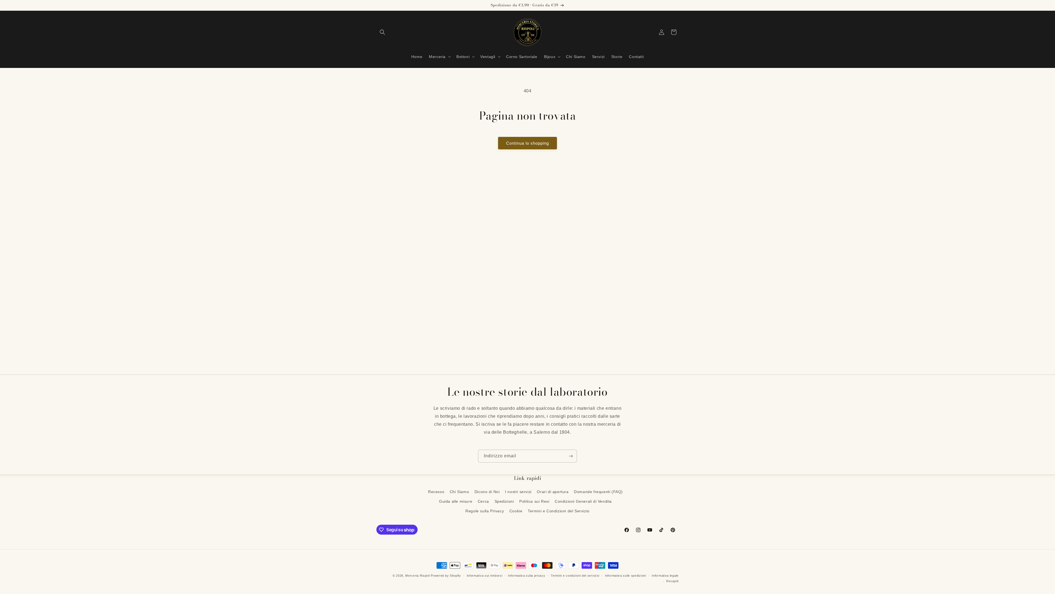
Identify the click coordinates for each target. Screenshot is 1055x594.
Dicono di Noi (487, 492)
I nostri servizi (518, 492)
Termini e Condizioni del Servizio (559, 511)
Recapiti (672, 581)
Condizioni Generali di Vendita (583, 501)
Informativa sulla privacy (526, 575)
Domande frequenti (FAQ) (598, 492)
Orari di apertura (552, 492)
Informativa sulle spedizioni (625, 575)
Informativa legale (665, 575)
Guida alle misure (455, 501)
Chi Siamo (459, 492)
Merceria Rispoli (417, 575)
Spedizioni (504, 501)
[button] (382, 32)
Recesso (436, 492)
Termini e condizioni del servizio (575, 575)
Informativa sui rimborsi (484, 575)
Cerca (483, 501)
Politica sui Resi (534, 501)
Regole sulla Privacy (484, 511)
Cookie (516, 511)
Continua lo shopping (527, 143)
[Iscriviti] (571, 456)
